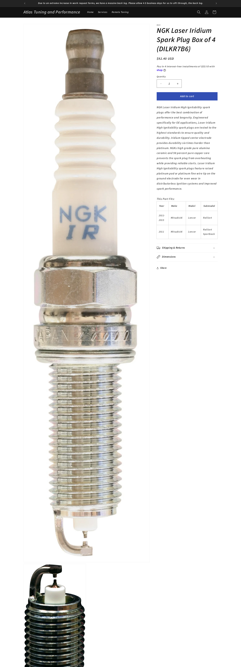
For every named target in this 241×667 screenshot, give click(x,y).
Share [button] (163, 268)
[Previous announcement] (25, 3)
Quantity (161, 76)
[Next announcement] (216, 3)
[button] (199, 12)
